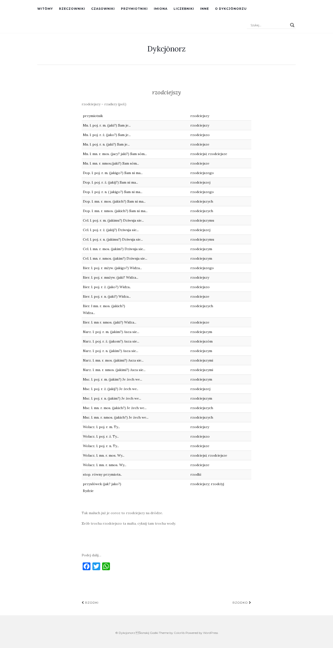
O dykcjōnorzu (231, 8)
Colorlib (179, 633)
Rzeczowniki (72, 8)
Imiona (160, 8)
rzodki (91, 602)
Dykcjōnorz (166, 48)
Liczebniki (184, 8)
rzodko (241, 602)
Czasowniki (103, 8)
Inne (204, 8)
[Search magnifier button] (292, 25)
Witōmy (45, 8)
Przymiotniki (134, 8)
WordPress (210, 633)
